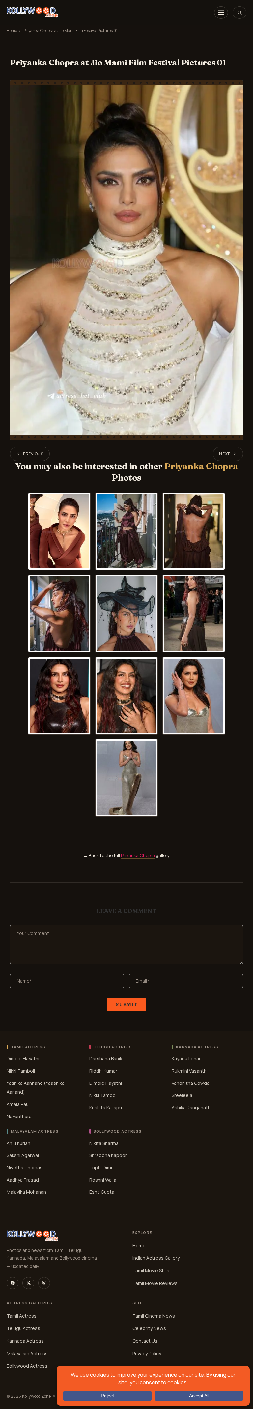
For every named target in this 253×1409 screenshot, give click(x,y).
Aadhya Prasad (23, 1179)
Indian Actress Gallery (156, 1258)
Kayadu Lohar (186, 1058)
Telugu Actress (23, 1328)
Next (224, 454)
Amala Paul (18, 1104)
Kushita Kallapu (105, 1107)
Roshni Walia (102, 1179)
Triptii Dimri (101, 1167)
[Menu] (221, 12)
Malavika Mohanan (26, 1191)
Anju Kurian (18, 1143)
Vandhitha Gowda (191, 1083)
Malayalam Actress (27, 1353)
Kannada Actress (25, 1341)
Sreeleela (182, 1095)
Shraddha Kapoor (108, 1155)
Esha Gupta (101, 1191)
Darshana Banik (105, 1058)
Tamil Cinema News (153, 1316)
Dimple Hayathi (23, 1058)
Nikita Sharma (104, 1143)
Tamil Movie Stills (150, 1270)
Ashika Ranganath (191, 1107)
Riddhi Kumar (103, 1071)
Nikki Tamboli (21, 1071)
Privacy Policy (146, 1353)
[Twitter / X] (28, 1283)
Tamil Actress (22, 1316)
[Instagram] (44, 1283)
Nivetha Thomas (24, 1167)
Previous (33, 454)
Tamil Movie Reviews (155, 1283)
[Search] (239, 12)
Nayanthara (19, 1116)
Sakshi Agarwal (23, 1155)
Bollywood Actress (27, 1366)
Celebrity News (149, 1328)
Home (12, 30)
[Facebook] (12, 1283)
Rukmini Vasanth (189, 1071)
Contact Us (144, 1341)
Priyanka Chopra (201, 466)
